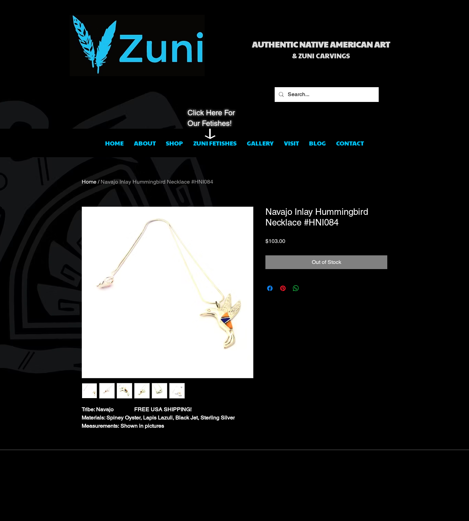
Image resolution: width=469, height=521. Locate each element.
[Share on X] (309, 288)
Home (89, 181)
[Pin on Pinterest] (283, 288)
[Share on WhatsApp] (296, 288)
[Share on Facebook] (270, 288)
